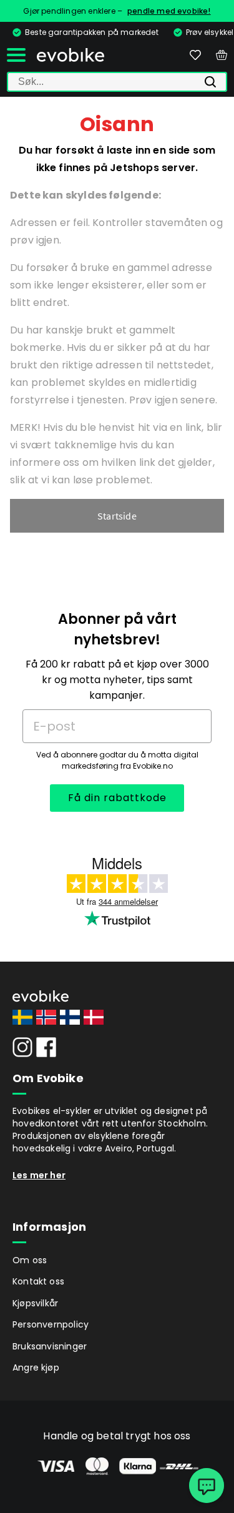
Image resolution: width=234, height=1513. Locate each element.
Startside (117, 516)
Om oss (29, 1260)
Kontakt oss (38, 1281)
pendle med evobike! (169, 11)
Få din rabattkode (117, 798)
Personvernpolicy (50, 1324)
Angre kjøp (35, 1367)
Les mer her (39, 1175)
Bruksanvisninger (49, 1346)
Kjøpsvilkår (35, 1303)
